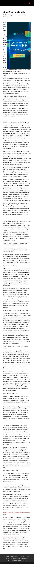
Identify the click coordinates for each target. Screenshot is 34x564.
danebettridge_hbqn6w (11, 15)
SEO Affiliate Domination (15, 124)
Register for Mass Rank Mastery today (13, 537)
